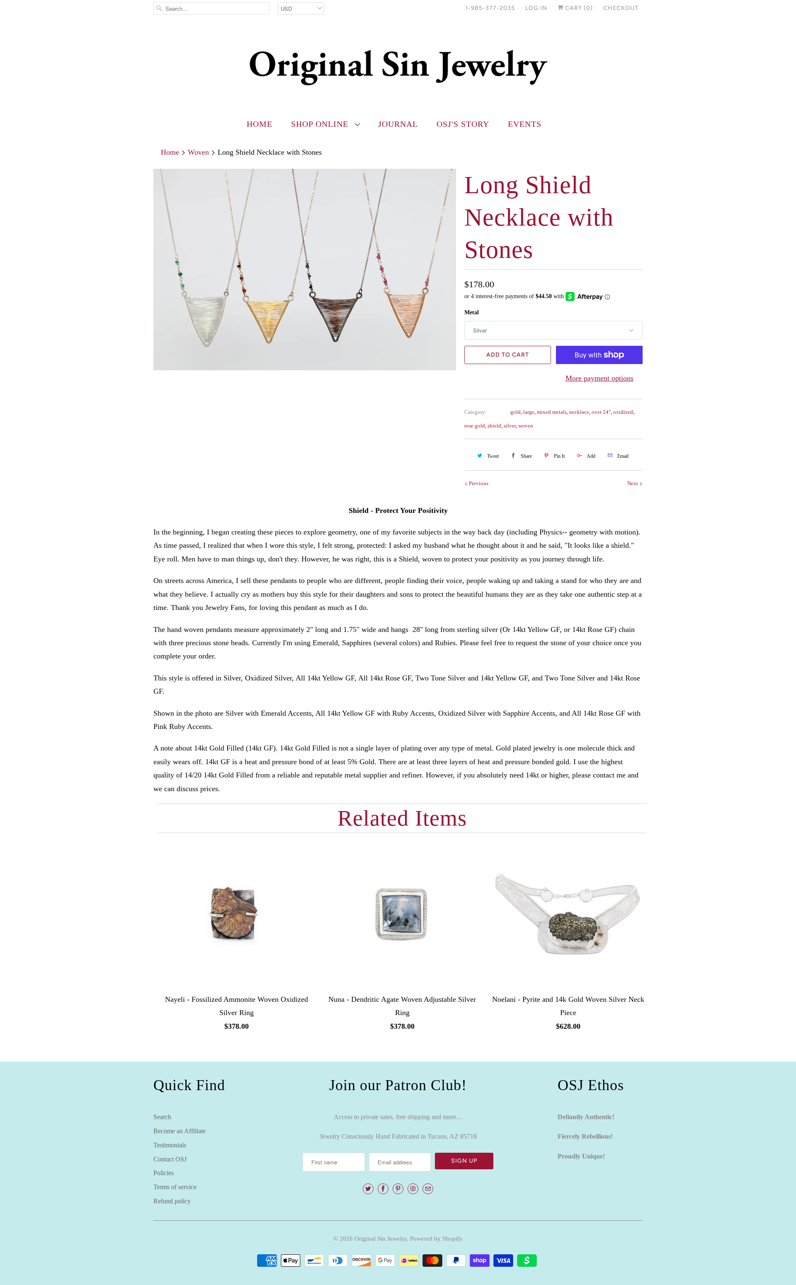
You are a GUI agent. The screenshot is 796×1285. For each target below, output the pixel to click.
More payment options (599, 378)
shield (494, 426)
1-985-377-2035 (490, 8)
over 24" (601, 412)
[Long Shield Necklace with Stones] (304, 269)
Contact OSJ (170, 1159)
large (528, 412)
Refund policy (172, 1201)
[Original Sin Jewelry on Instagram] (413, 1188)
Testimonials (169, 1145)
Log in (536, 8)
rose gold (474, 426)
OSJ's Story (463, 124)
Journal (398, 124)
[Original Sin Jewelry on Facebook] (383, 1188)
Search (162, 1116)
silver (510, 426)
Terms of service (175, 1186)
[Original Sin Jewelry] (398, 67)
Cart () (578, 8)
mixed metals (552, 412)
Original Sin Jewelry (380, 1238)
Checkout (620, 8)
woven (525, 426)
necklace (579, 412)
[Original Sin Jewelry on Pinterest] (398, 1188)
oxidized (623, 412)
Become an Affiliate (179, 1130)
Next (633, 483)
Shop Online (321, 124)
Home (259, 124)
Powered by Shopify (436, 1238)
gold (515, 412)
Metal (471, 312)
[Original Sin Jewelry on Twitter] (368, 1188)
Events (524, 124)
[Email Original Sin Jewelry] (427, 1188)
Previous (478, 483)
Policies (163, 1172)
